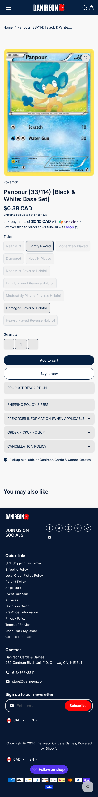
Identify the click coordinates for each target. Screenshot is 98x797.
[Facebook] (49, 528)
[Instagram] (68, 528)
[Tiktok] (87, 528)
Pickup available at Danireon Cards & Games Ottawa (50, 460)
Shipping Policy (16, 569)
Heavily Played (39, 258)
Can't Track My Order (21, 631)
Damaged (13, 258)
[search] (85, 7)
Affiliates (11, 600)
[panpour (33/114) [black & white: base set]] (85, 58)
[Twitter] (59, 528)
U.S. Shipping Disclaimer (23, 563)
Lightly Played (40, 246)
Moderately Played (73, 246)
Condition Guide (17, 606)
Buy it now (49, 374)
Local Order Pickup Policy (24, 575)
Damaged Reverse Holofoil (26, 308)
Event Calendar (16, 594)
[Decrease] (9, 344)
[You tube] (49, 537)
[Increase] (33, 344)
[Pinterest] (78, 528)
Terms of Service (17, 624)
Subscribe (78, 706)
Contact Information (19, 637)
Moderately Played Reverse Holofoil (33, 295)
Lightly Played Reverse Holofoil (30, 283)
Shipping (9, 214)
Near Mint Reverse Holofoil (26, 271)
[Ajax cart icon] (91, 7)
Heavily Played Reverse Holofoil (30, 320)
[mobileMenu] (9, 7)
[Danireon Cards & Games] (49, 7)
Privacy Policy (15, 618)
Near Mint (13, 246)
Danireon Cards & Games (56, 743)
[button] (49, 221)
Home (8, 27)
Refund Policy (15, 581)
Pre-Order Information (21, 612)
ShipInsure (13, 588)
